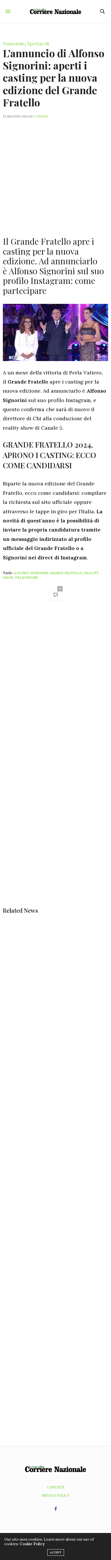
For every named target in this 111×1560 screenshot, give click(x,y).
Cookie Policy (32, 1544)
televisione (26, 578)
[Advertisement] (55, 174)
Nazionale (14, 43)
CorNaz (41, 116)
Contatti (55, 1487)
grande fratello (66, 573)
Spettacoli (38, 43)
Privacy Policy (55, 1495)
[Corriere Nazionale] (55, 11)
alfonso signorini (30, 573)
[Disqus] (55, 686)
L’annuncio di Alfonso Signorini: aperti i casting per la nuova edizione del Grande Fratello (53, 77)
